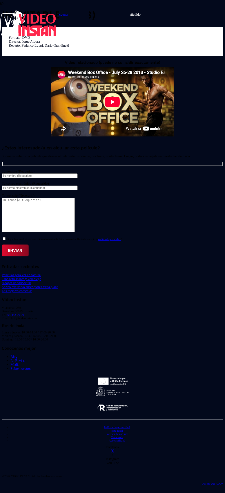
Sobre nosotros (21, 368)
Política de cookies (117, 434)
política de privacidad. (109, 239)
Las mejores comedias (17, 291)
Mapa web (117, 437)
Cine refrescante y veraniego (21, 279)
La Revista (18, 360)
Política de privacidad (117, 427)
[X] (112, 451)
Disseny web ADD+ (212, 483)
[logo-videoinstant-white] (28, 35)
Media (15, 364)
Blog (14, 357)
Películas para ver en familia (21, 275)
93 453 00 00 (15, 314)
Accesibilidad (117, 440)
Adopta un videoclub (16, 283)
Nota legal (117, 430)
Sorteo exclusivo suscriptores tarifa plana (30, 287)
